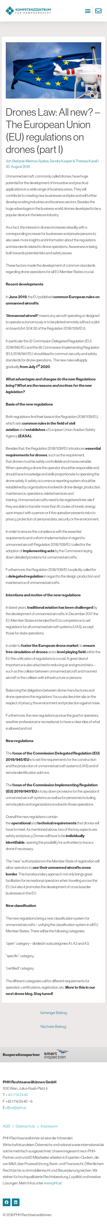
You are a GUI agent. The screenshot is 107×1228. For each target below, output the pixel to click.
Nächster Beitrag (53, 1026)
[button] (87, 10)
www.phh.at (53, 1183)
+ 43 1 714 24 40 (16, 1094)
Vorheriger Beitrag (53, 1012)
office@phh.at (15, 1107)
